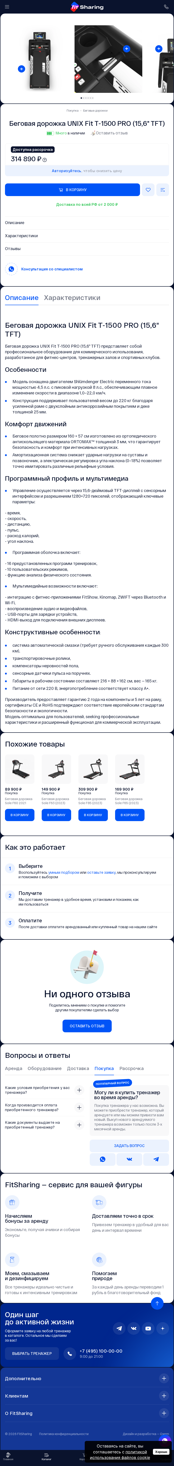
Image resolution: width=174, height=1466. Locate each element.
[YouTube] (148, 1328)
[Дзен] (162, 1328)
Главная (8, 1459)
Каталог (46, 1459)
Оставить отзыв (112, 132)
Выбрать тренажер (32, 1353)
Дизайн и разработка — (146, 1434)
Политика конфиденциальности (64, 1434)
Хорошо (161, 1452)
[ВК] (133, 1328)
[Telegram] (119, 1328)
